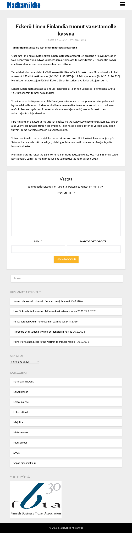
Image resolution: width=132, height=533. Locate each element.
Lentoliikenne (21, 402)
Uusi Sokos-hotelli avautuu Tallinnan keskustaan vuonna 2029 (48, 311)
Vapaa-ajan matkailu (24, 463)
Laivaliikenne (20, 392)
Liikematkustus (21, 412)
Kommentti (66, 193)
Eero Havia (79, 40)
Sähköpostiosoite (93, 241)
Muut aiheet (20, 442)
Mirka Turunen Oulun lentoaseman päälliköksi (39, 321)
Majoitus (18, 422)
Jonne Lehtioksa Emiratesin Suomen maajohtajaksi (41, 301)
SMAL (16, 453)
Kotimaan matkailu (23, 381)
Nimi (38, 241)
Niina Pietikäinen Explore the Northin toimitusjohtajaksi (44, 342)
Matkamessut (21, 432)
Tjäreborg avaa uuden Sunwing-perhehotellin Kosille (42, 332)
